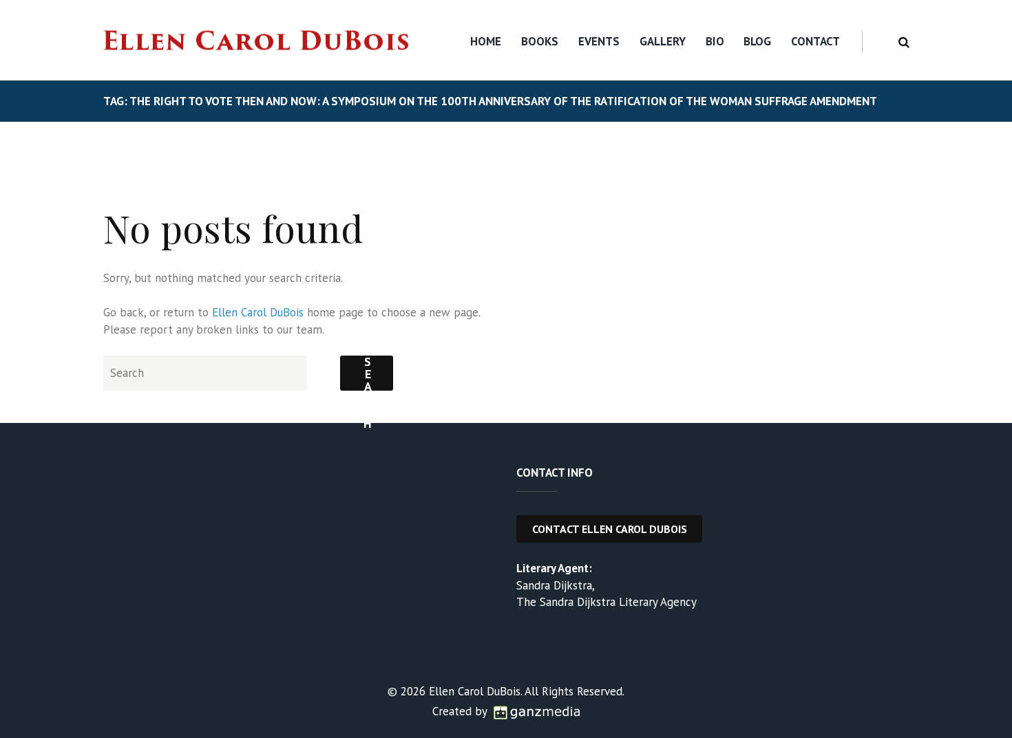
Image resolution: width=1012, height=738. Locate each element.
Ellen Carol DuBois (258, 312)
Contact (815, 41)
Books (539, 41)
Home (485, 41)
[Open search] (901, 42)
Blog (757, 41)
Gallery (663, 41)
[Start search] (366, 373)
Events (599, 41)
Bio (715, 41)
